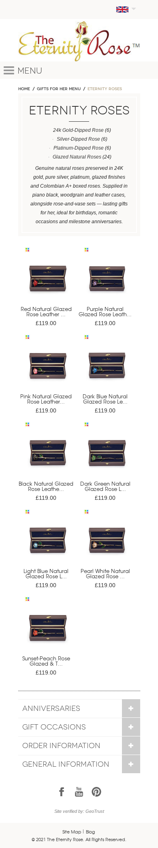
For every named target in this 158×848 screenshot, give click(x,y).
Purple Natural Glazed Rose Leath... (105, 311)
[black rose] (47, 456)
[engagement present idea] (47, 631)
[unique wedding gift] (47, 544)
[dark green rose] (107, 456)
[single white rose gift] (107, 544)
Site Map (71, 831)
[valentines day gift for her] (47, 282)
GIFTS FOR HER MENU (59, 89)
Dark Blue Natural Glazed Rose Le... (105, 398)
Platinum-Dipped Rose (78, 148)
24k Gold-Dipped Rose (78, 130)
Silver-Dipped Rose (78, 139)
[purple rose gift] (107, 282)
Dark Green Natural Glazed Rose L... (105, 486)
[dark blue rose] (107, 369)
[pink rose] (47, 369)
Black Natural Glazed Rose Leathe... (46, 486)
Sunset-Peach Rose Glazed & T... (46, 661)
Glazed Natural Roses (77, 157)
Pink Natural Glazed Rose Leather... (46, 398)
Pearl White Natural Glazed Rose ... (105, 573)
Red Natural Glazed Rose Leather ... (46, 311)
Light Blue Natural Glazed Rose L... (45, 573)
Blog (90, 831)
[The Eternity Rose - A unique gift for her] (79, 41)
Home (24, 89)
